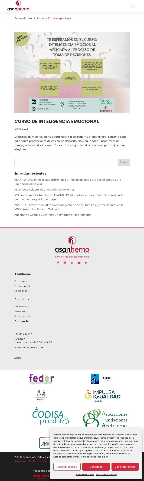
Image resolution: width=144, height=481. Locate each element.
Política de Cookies (85, 474)
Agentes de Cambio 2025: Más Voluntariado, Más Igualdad (52, 214)
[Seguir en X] (72, 263)
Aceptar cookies (67, 466)
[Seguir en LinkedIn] (86, 263)
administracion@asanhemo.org (72, 256)
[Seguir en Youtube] (79, 263)
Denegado (96, 466)
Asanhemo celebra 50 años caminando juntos (44, 189)
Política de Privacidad (106, 474)
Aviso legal (20, 461)
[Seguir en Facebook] (58, 263)
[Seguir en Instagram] (65, 263)
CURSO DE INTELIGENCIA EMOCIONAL (56, 121)
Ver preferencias (125, 466)
